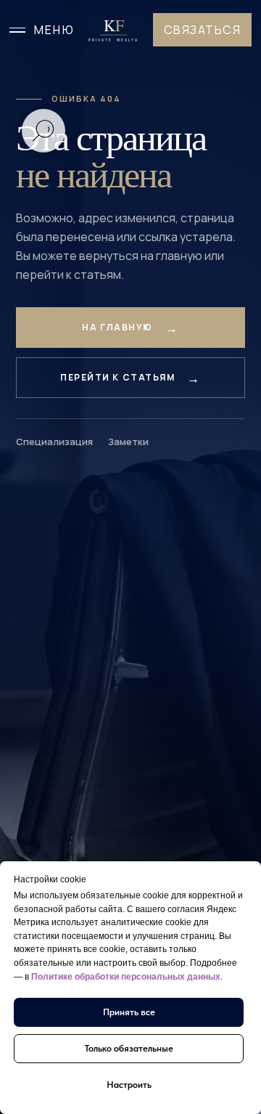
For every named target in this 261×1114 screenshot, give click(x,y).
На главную (117, 327)
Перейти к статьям (117, 377)
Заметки (128, 441)
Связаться (202, 30)
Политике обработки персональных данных (125, 977)
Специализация (54, 441)
